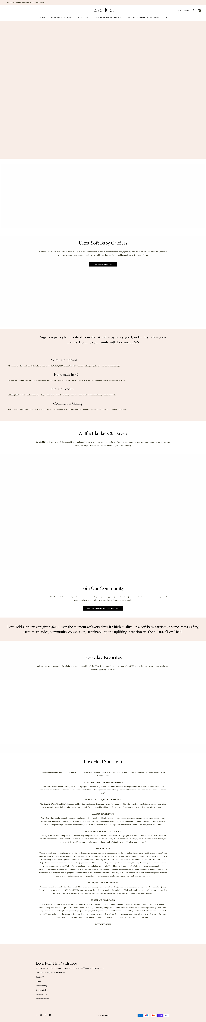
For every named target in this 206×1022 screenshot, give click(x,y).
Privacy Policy (41, 986)
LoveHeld (106, 1015)
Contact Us (40, 977)
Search (38, 981)
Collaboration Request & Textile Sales (50, 973)
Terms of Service (42, 999)
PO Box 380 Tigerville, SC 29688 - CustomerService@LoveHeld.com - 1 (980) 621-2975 (70, 968)
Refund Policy (41, 994)
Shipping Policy (42, 990)
